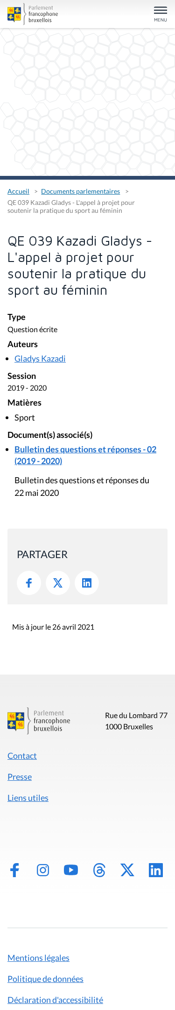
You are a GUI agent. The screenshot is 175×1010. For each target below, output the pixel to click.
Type (16, 317)
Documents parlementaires (80, 191)
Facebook (29, 583)
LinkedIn (87, 583)
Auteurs (22, 344)
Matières (24, 403)
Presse (19, 776)
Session (21, 376)
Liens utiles (28, 797)
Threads (99, 870)
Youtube (71, 870)
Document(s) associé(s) (49, 435)
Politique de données (45, 979)
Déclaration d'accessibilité (55, 1000)
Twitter (58, 583)
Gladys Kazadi (40, 358)
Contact (22, 755)
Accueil (18, 191)
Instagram (43, 870)
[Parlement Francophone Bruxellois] (32, 14)
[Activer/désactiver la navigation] (161, 15)
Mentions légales (38, 957)
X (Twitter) (127, 870)
